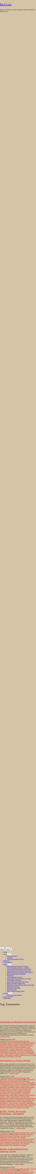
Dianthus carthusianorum (20, 1045)
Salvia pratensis (8, 1055)
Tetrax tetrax (32, 1104)
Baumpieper (3, 1044)
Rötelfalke (28, 1100)
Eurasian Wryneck (9, 1047)
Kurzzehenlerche (4, 1093)
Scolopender (22, 1103)
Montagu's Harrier (24, 1095)
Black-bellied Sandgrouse (22, 1081)
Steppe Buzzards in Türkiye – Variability (18, 967)
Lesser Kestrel (25, 1093)
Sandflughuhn (4, 1103)
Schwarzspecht (15, 1143)
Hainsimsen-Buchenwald (16, 1050)
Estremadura (14, 1089)
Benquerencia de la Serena (7, 1081)
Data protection (7, 962)
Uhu (21, 1143)
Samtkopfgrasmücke (27, 1101)
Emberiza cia (3, 1137)
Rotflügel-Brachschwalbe (14, 1101)
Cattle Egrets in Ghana (13, 986)
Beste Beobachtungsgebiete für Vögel (18, 1041)
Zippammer (23, 1145)
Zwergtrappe (25, 1107)
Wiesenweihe (10, 1107)
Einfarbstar (11, 1087)
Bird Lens (6, 4)
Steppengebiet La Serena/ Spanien (15, 1060)
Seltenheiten (3, 1042)
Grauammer (3, 1092)
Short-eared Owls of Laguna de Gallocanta (19, 971)
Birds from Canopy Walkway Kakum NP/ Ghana (20, 985)
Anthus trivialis (31, 1042)
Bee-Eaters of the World (13, 988)
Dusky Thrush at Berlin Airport (15, 991)
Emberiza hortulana (5, 1089)
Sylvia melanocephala (22, 1104)
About (5, 954)
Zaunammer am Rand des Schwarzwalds (18, 1022)
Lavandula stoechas (15, 1093)
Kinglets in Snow (12, 989)
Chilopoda (23, 1084)
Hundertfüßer (17, 1092)
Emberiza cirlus (30, 1087)
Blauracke (9, 1082)
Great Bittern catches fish (14, 980)
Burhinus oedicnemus (19, 1082)
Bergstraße (23, 1134)
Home (5, 952)
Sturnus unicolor (10, 1104)
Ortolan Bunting (14, 1096)
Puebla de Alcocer (11, 1100)
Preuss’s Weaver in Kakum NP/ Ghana (17, 982)
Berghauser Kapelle (12, 1044)
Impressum (6, 960)
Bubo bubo (30, 1134)
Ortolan (8, 1096)
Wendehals (3, 1056)
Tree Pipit (33, 1055)
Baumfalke (16, 1134)
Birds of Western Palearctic (14, 995)
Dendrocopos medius (6, 1136)
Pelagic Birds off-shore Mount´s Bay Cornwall (20, 972)
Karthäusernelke (29, 1052)
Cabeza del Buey (30, 1082)
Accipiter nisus (24, 1170)
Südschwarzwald (25, 1055)
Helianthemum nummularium (8, 1052)
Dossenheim (15, 1136)
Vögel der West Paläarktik (14, 1042)
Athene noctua (31, 1079)
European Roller (23, 1089)
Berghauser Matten (24, 1044)
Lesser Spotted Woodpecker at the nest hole (19, 969)
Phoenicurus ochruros (21, 1053)
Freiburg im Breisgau (20, 1047)
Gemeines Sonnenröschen (16, 1049)
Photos (5, 964)
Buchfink (16, 1172)
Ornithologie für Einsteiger (21, 1140)
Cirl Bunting (8, 1045)
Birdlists (5, 993)
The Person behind (12, 956)
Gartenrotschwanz (5, 1139)
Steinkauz (2, 1104)
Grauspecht (14, 1139)
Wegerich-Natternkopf (17, 1106)
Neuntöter (11, 1053)
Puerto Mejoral (20, 1100)
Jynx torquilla (20, 1052)
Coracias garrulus (24, 1085)
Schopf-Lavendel (13, 1103)
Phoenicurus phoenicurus (12, 1142)
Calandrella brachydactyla (7, 1084)
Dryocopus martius (25, 1136)
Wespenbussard (4, 1145)
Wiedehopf (3, 1107)
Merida (16, 1095)
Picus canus (23, 1142)
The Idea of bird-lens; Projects (15, 959)
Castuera (17, 1084)
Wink (10, 1145)
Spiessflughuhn (30, 1103)
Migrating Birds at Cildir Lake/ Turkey (17, 966)
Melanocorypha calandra (7, 1095)
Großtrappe (10, 1092)
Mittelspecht (3, 1140)
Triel (1, 1106)
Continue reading (5, 1036)
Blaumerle (3, 1082)
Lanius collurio (4, 1053)
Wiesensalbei (10, 1056)
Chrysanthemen (31, 1084)
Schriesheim (7, 1143)
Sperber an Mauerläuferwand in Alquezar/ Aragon (14, 1150)
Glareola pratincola (11, 1090)
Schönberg (16, 1055)
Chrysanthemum (4, 1085)
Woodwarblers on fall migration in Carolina (19, 978)
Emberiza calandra (20, 1087)
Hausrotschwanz (28, 1050)
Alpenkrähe (3, 1172)
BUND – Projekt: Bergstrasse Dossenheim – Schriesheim (13, 1112)
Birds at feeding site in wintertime (16, 974)
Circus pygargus (14, 1085)
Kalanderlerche (26, 1092)
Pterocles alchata (25, 1098)
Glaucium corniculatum (23, 1090)
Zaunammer (18, 1056)
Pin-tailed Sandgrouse (14, 1098)
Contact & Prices (8, 996)
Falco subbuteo (21, 1137)
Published (9, 957)
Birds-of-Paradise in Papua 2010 (16, 983)
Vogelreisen (12, 1170)
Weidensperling (28, 1106)
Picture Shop (7, 998)
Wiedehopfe (10, 975)
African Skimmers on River (14, 977)
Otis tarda (23, 1096)
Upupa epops (7, 1106)
